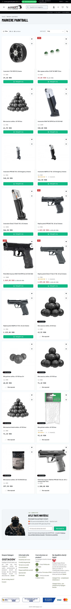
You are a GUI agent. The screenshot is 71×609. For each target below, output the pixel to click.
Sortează (43, 31)
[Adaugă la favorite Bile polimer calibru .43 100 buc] (66, 395)
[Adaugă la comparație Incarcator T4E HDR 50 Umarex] (32, 44)
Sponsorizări (22, 573)
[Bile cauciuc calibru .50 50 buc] (52, 307)
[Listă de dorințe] (63, 7)
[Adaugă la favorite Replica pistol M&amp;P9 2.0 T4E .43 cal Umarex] (32, 293)
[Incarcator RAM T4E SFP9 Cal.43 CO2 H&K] (52, 102)
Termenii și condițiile (52, 535)
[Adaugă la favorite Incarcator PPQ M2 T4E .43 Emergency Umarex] (32, 139)
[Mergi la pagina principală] (15, 7)
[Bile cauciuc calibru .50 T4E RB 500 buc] (18, 460)
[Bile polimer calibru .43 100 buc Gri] (18, 357)
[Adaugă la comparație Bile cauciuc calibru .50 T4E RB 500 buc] (32, 452)
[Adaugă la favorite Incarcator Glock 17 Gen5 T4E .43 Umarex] (32, 191)
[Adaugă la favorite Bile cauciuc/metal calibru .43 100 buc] (32, 395)
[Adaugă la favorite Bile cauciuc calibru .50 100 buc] (66, 344)
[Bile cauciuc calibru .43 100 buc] (18, 102)
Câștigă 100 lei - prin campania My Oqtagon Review (58, 585)
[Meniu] (4, 7)
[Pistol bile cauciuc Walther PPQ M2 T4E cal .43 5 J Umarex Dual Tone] (52, 460)
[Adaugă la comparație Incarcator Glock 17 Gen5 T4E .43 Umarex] (32, 196)
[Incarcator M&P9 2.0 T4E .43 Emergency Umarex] (52, 152)
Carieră (4, 582)
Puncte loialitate (23, 567)
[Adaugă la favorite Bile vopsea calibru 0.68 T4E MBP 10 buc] (66, 39)
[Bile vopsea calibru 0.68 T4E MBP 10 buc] (52, 52)
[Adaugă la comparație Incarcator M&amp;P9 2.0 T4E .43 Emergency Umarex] (66, 144)
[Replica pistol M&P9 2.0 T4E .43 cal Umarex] (18, 307)
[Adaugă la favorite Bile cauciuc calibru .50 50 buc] (66, 293)
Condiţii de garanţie (24, 562)
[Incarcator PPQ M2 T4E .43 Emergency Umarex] (18, 152)
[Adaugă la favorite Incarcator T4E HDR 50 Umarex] (32, 39)
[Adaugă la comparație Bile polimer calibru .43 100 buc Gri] (32, 349)
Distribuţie (22, 575)
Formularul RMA (47, 572)
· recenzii (50, 177)
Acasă (3, 16)
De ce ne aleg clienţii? (8, 579)
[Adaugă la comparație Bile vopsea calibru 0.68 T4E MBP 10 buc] (66, 44)
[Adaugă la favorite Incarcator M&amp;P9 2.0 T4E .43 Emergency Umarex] (66, 139)
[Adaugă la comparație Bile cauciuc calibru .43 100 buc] (32, 94)
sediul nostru (40, 578)
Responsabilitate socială (26, 570)
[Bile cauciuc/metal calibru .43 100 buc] (18, 408)
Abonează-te (60, 528)
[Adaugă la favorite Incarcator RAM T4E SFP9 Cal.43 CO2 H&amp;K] (66, 89)
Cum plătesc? (23, 557)
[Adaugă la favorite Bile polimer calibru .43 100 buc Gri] (32, 344)
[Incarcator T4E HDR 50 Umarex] (18, 52)
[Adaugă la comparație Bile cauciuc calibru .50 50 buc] (66, 298)
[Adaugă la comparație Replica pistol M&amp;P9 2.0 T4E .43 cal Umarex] (32, 298)
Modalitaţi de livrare (24, 559)
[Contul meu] (54, 7)
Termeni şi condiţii (24, 565)
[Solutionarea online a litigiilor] (31, 600)
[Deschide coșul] (67, 7)
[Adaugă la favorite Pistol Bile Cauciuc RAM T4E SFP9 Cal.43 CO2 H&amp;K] (32, 242)
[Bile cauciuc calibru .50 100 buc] (52, 357)
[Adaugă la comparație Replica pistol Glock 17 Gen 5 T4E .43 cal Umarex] (66, 246)
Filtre (6, 31)
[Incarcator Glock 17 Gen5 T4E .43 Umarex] (18, 204)
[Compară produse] (58, 7)
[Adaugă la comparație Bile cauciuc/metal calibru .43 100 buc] (32, 400)
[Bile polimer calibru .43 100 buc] (52, 408)
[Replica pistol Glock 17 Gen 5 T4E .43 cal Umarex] (52, 255)
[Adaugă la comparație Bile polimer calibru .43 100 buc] (66, 400)
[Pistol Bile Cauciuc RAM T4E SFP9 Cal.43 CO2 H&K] (18, 255)
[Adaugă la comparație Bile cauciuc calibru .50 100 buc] (66, 349)
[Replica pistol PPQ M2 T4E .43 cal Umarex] (52, 204)
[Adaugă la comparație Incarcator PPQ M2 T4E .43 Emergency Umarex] (32, 144)
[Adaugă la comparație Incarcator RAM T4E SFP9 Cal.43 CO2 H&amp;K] (66, 94)
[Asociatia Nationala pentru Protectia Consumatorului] (10, 600)
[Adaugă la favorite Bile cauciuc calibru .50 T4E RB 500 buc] (32, 447)
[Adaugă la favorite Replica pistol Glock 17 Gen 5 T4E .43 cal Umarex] (66, 242)
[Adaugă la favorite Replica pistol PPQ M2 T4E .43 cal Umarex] (66, 191)
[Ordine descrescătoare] (67, 31)
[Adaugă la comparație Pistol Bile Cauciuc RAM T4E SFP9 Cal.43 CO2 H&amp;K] (32, 246)
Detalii (12, 575)
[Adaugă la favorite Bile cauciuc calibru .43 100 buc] (32, 89)
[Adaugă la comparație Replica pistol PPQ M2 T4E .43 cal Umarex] (66, 196)
